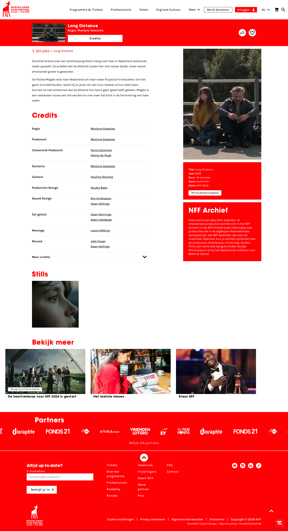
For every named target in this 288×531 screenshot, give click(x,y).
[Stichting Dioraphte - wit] (192, 431)
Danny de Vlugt (101, 155)
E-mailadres (36, 471)
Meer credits (41, 257)
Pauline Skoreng (102, 177)
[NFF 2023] (33, 51)
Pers (141, 495)
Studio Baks (99, 188)
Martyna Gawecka (103, 128)
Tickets (112, 465)
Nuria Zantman (101, 150)
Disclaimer (217, 519)
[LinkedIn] (250, 481)
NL (264, 10)
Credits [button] (95, 38)
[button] (272, 511)
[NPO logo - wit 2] (66, 431)
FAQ (170, 465)
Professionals (117, 482)
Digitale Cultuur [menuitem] (168, 9)
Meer (192, 9)
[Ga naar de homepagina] (16, 9)
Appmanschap (228, 523)
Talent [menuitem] (143, 9)
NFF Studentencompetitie (204, 192)
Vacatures (145, 465)
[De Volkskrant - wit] (91, 431)
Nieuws (112, 495)
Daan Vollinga (100, 204)
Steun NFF (146, 478)
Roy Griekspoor (101, 198)
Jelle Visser (98, 241)
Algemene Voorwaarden (187, 519)
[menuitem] (192, 9)
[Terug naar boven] (144, 458)
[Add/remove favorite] (252, 32)
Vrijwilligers (147, 471)
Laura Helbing (100, 230)
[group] (45, 375)
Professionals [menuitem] (121, 9)
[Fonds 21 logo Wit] (39, 431)
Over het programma (115, 474)
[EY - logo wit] (145, 431)
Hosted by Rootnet (250, 523)
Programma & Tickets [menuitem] (86, 9)
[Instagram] (242, 481)
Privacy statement (152, 519)
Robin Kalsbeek (101, 220)
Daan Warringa (101, 214)
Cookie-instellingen (120, 519)
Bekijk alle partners (144, 443)
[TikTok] (258, 481)
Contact (173, 471)
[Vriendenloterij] (121, 431)
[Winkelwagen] (277, 10)
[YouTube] (234, 481)
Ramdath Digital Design (202, 523)
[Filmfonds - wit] (165, 431)
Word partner (143, 487)
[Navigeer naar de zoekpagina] (283, 10)
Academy (113, 489)
